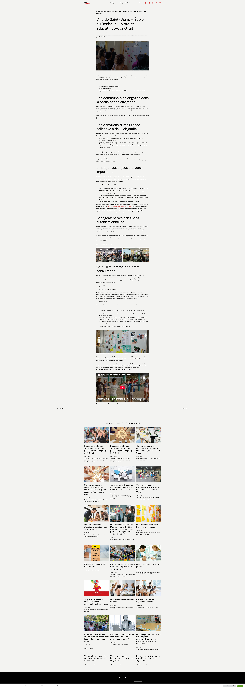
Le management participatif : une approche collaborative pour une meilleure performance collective (148, 639)
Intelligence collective (127, 35)
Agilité (85, 458)
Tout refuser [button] (233, 685)
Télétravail (147, 534)
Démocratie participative (116, 35)
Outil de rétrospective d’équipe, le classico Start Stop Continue (95, 527)
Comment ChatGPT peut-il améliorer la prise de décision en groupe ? (122, 636)
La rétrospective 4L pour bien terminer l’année (147, 526)
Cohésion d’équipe (114, 458)
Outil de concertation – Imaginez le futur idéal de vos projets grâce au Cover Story (148, 449)
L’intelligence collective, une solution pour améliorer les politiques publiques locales (96, 638)
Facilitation (106, 499)
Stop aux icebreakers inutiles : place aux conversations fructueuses (96, 601)
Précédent (61, 408)
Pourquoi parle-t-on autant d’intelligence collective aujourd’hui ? (148, 658)
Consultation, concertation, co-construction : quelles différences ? (96, 658)
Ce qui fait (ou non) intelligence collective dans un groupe (122, 658)
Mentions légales (138, 681)
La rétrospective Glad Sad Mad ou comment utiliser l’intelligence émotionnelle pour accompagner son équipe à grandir (121, 529)
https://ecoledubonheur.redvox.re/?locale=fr (119, 206)
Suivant (183, 408)
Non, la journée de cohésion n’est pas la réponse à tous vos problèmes (122, 566)
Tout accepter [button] (240, 685)
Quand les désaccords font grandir (148, 565)
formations (153, 572)
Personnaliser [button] (226, 685)
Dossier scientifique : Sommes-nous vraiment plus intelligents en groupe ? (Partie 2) (96, 449)
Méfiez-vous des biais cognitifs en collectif (146, 600)
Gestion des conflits (92, 458)
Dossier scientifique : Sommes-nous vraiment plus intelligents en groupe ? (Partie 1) (122, 449)
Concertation (107, 35)
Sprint (142, 534)
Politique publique (88, 648)
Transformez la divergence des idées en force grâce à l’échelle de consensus (122, 487)
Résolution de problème (89, 461)
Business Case (105, 11)
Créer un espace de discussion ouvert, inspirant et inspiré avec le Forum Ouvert (148, 488)
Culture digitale (113, 644)
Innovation (99, 458)
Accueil (98, 11)
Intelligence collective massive (140, 35)
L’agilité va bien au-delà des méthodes (94, 565)
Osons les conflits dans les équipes (122, 600)
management (139, 651)
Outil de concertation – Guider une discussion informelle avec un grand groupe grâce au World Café (95, 489)
